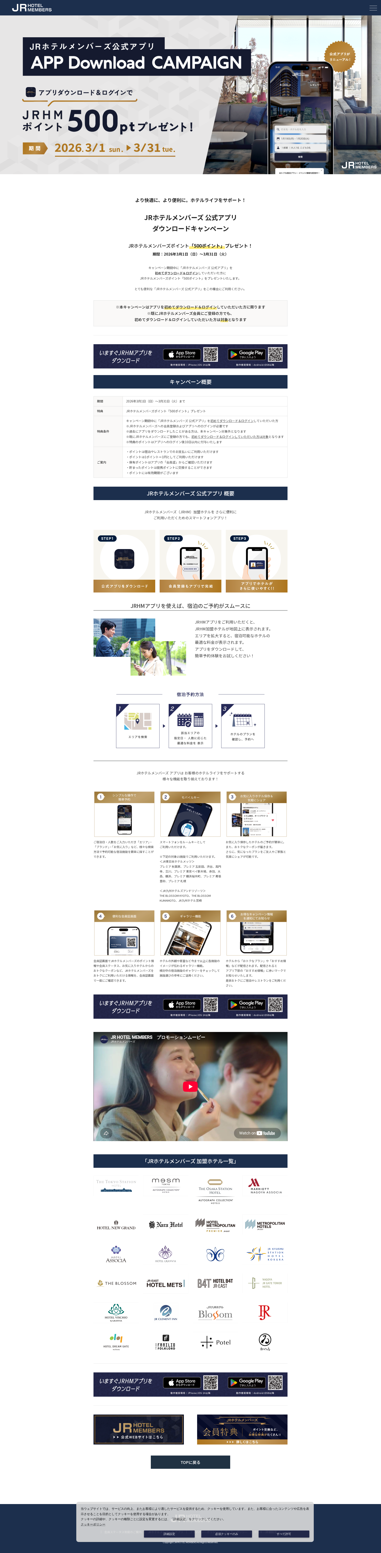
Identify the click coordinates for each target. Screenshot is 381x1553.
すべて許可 (284, 1534)
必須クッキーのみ (226, 1534)
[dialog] (195, 1522)
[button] (373, 7)
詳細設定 (169, 1534)
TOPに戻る (190, 1462)
